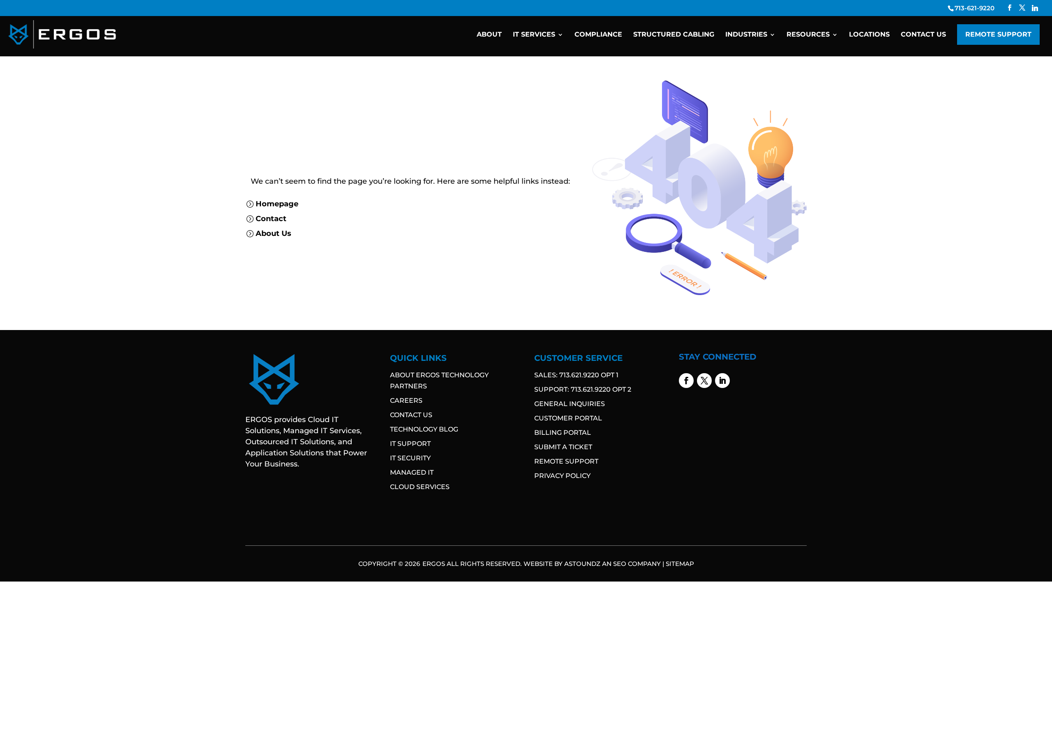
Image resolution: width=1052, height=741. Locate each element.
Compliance (598, 35)
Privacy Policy (562, 476)
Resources (808, 35)
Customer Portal (568, 418)
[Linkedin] (1035, 8)
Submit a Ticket (563, 447)
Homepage (277, 203)
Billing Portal (562, 432)
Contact (271, 218)
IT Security (410, 458)
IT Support (410, 444)
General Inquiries (569, 404)
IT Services (534, 35)
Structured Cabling (673, 35)
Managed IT (412, 472)
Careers (406, 400)
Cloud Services (420, 487)
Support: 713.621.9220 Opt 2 (582, 389)
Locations (869, 35)
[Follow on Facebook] (686, 380)
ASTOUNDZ (582, 564)
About (489, 35)
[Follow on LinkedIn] (722, 380)
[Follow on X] (704, 380)
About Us (273, 233)
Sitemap (680, 564)
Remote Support (998, 34)
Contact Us (923, 35)
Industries (746, 35)
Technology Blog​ (424, 429)
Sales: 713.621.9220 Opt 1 (576, 375)
